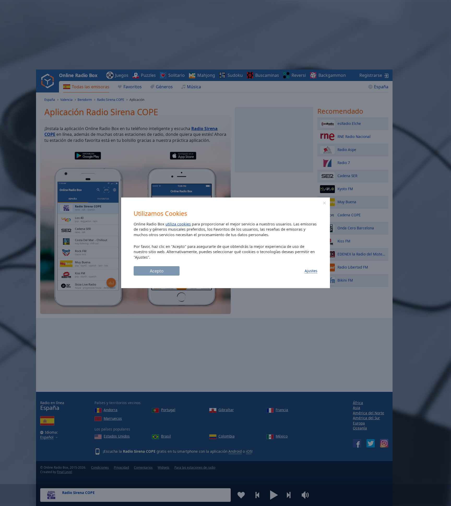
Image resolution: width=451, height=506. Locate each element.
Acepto (157, 271)
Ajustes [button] (311, 270)
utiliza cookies (178, 224)
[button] (324, 203)
